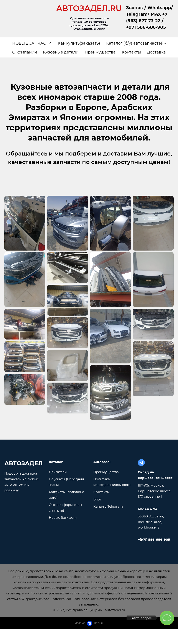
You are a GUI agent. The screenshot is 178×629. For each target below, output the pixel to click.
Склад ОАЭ (148, 509)
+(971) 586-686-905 (154, 539)
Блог (97, 499)
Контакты (101, 492)
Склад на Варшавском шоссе (155, 475)
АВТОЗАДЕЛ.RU (89, 8)
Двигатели (58, 472)
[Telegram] (141, 462)
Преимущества (106, 472)
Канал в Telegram (108, 506)
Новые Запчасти (63, 517)
